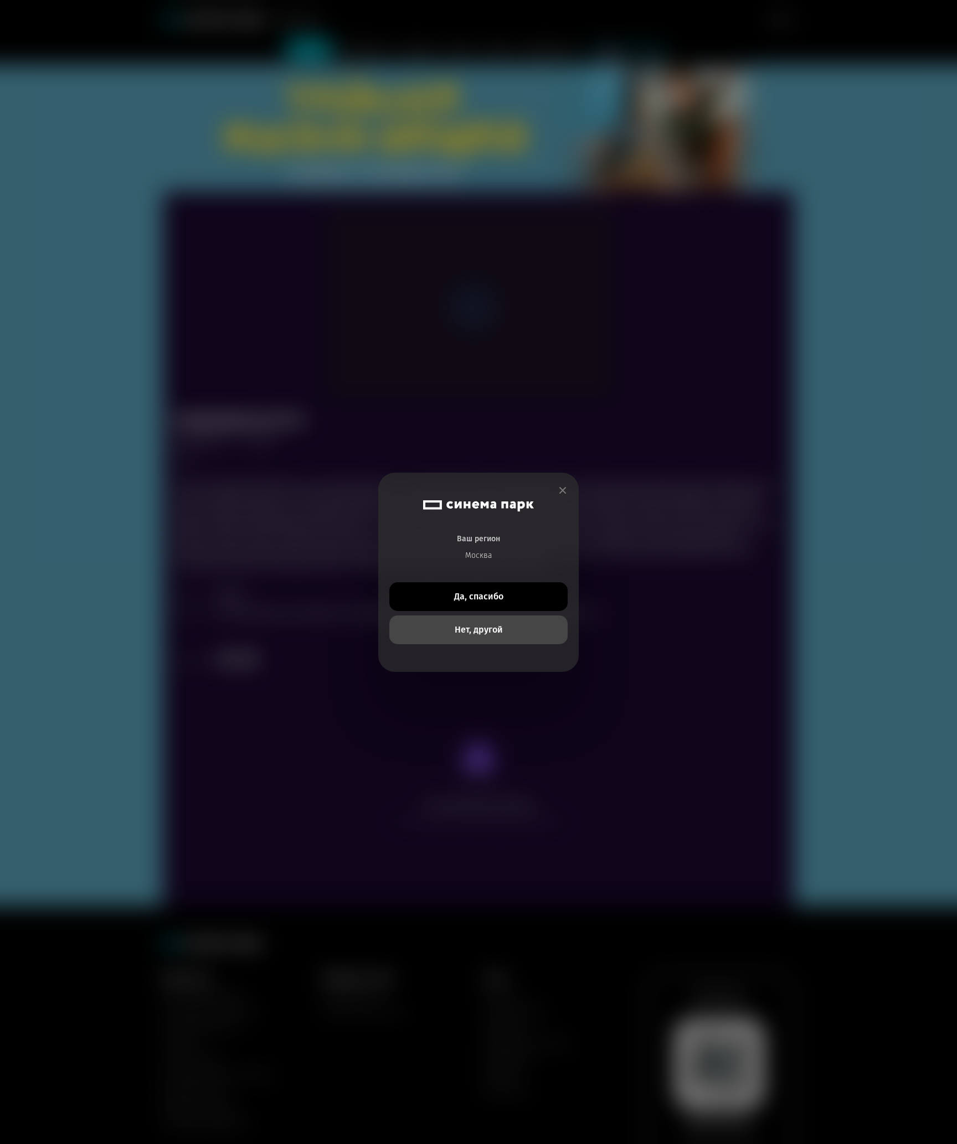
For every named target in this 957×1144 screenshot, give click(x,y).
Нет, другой (479, 629)
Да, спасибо (478, 596)
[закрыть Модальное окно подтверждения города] (562, 490)
